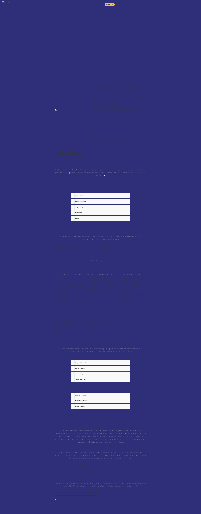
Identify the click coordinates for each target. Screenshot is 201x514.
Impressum (120, 506)
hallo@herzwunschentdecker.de (97, 505)
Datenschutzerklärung (123, 509)
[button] (100, 195)
